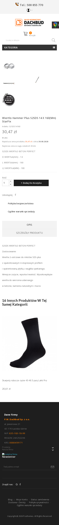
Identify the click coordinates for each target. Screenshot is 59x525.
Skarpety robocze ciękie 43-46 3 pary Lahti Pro (24, 380)
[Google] (17, 484)
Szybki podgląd (52, 317)
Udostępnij (16, 194)
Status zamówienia (40, 499)
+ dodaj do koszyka (31, 183)
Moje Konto (22, 499)
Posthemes (28, 516)
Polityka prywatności (39, 502)
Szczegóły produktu (29, 232)
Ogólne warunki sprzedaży (29, 505)
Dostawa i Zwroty (16, 502)
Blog (10, 499)
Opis (29, 224)
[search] (53, 40)
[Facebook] (20, 484)
